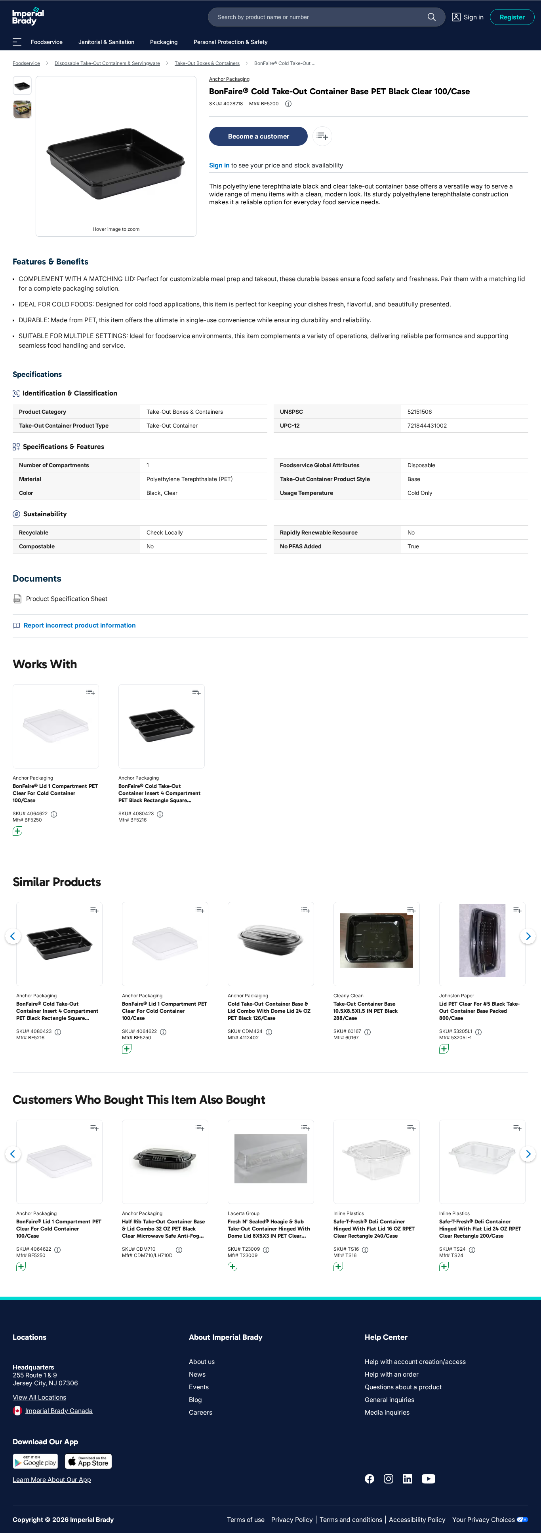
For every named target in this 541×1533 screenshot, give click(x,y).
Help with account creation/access (415, 1362)
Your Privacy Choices (483, 1519)
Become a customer (258, 136)
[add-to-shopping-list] (322, 136)
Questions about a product (403, 1387)
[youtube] (428, 1479)
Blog (195, 1400)
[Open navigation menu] (17, 42)
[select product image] (22, 85)
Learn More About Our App (52, 1480)
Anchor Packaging (229, 79)
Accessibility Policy (417, 1519)
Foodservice (26, 63)
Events (199, 1387)
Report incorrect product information (80, 625)
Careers (200, 1412)
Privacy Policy (292, 1519)
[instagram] (388, 1479)
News (197, 1374)
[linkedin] (407, 1479)
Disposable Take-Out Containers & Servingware (107, 63)
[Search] (432, 17)
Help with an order (392, 1374)
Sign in (219, 165)
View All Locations (39, 1397)
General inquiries (389, 1400)
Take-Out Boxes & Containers (207, 63)
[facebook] (369, 1479)
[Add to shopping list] (90, 692)
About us (202, 1362)
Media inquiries (387, 1412)
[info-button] (288, 104)
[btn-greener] (17, 831)
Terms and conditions (351, 1519)
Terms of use (246, 1519)
